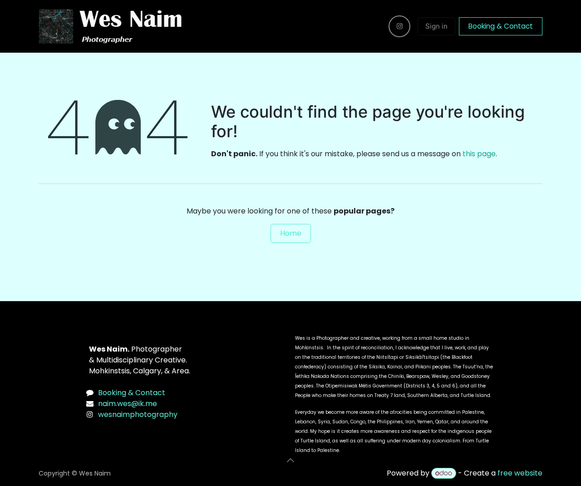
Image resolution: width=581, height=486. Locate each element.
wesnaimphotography (137, 414)
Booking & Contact (500, 26)
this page (479, 154)
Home (290, 233)
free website (519, 473)
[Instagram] (399, 26)
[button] (290, 460)
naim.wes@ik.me (127, 403)
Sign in (436, 26)
